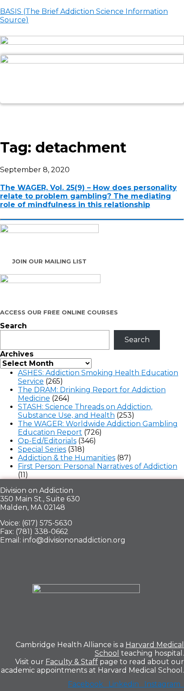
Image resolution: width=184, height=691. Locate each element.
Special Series (42, 449)
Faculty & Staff (72, 661)
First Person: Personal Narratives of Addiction (97, 466)
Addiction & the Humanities (66, 458)
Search (13, 326)
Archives (16, 354)
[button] (91, 113)
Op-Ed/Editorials (47, 441)
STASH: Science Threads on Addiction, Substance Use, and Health (85, 411)
